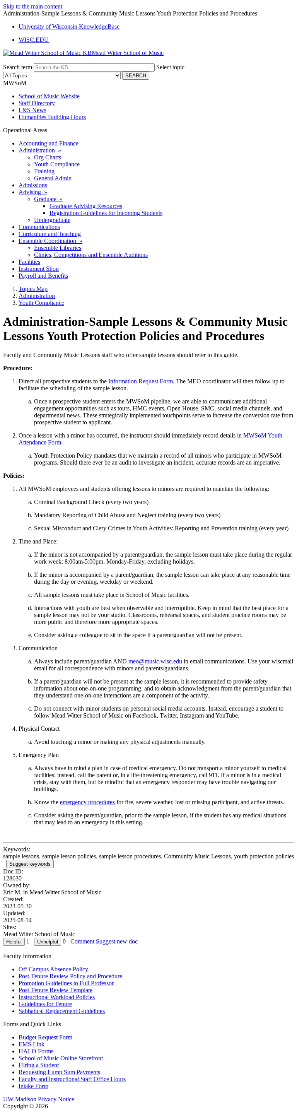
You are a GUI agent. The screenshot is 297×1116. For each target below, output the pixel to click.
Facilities (29, 261)
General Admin (53, 178)
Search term (17, 67)
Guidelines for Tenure (45, 1004)
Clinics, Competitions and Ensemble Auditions (91, 254)
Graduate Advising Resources (86, 206)
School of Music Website (49, 96)
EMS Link (31, 1044)
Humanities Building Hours (52, 117)
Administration (37, 295)
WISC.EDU (34, 39)
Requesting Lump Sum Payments (59, 1072)
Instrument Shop (39, 268)
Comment (82, 941)
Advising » (33, 192)
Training (44, 171)
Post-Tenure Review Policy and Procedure (70, 976)
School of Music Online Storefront (61, 1058)
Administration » (40, 150)
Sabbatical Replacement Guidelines (62, 1011)
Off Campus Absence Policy (53, 969)
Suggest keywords (30, 864)
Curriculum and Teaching (50, 234)
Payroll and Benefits (43, 275)
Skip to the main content (32, 6)
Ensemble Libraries (57, 247)
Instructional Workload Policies (57, 997)
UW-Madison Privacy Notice (38, 1099)
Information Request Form (140, 381)
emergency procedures (87, 802)
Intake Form (33, 1086)
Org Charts (47, 157)
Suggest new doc (117, 941)
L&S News (32, 110)
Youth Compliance (57, 164)
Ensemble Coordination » (50, 241)
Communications (39, 227)
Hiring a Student (39, 1065)
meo (133, 661)
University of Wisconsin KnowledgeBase (69, 26)
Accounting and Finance (49, 143)
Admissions (33, 185)
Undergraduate (52, 220)
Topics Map (33, 288)
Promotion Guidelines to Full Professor (66, 983)
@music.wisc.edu (160, 661)
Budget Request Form (45, 1037)
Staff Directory (37, 103)
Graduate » (48, 199)
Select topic (170, 67)
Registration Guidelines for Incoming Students (106, 213)
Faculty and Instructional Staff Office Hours (72, 1079)
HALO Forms (36, 1051)
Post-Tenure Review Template (55, 990)
